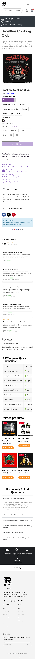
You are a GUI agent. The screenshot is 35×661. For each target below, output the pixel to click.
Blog (19, 617)
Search (18, 10)
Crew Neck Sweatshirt (10, 109)
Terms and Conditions (10, 657)
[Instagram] (11, 600)
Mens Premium (8, 100)
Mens (18, 100)
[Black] (3, 120)
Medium (13, 130)
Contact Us (20, 611)
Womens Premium (9, 104)
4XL (17, 135)
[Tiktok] (18, 600)
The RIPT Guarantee (12, 165)
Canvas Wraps (8, 114)
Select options (7, 447)
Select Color (6, 117)
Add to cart (17, 144)
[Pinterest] (14, 600)
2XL (4, 135)
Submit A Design (6, 611)
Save (5, 423)
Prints (19, 114)
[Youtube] (21, 600)
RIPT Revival (5, 627)
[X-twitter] (4, 600)
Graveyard (5, 620)
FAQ (19, 608)
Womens (22, 104)
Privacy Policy (19, 657)
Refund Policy (27, 657)
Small (5, 130)
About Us (5, 624)
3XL (11, 135)
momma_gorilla (9, 93)
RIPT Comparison (21, 620)
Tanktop (24, 109)
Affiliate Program (6, 614)
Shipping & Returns (22, 614)
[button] (28, 4)
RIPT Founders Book (7, 630)
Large (22, 130)
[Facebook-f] (7, 600)
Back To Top (17, 568)
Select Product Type (8, 96)
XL (28, 130)
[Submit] (27, 644)
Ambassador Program (7, 617)
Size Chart (14, 126)
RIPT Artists (5, 608)
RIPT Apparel (14, 653)
